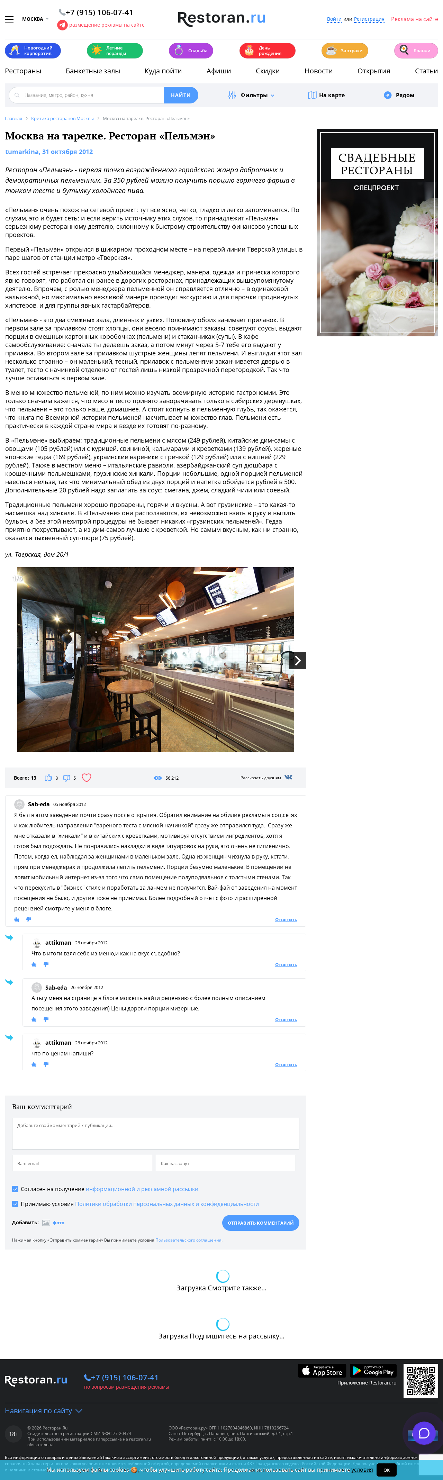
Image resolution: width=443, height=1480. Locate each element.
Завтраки (344, 50)
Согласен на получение (109, 1189)
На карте (332, 95)
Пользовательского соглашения (188, 1240)
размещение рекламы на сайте (107, 24)
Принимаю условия (140, 1204)
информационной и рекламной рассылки (142, 1189)
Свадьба (190, 50)
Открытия (374, 70)
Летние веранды (108, 50)
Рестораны (23, 70)
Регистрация (369, 19)
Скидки (268, 70)
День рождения (262, 50)
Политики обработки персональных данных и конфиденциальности (167, 1204)
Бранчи (414, 50)
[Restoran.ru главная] (221, 19)
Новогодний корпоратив (31, 50)
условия (362, 1469)
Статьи (426, 70)
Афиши (219, 70)
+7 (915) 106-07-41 (125, 1377)
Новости (319, 70)
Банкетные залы (93, 70)
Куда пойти (163, 70)
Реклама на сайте (414, 19)
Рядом (405, 95)
